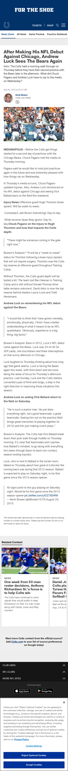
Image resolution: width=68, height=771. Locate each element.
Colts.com (17, 641)
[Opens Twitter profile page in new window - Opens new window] (17, 102)
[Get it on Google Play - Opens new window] (45, 692)
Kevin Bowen (22, 95)
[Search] (57, 25)
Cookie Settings (34, 746)
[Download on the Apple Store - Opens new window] (22, 691)
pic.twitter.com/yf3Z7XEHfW (41, 495)
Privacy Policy (21, 739)
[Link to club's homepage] (7, 23)
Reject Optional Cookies (34, 755)
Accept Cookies (34, 764)
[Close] (64, 702)
